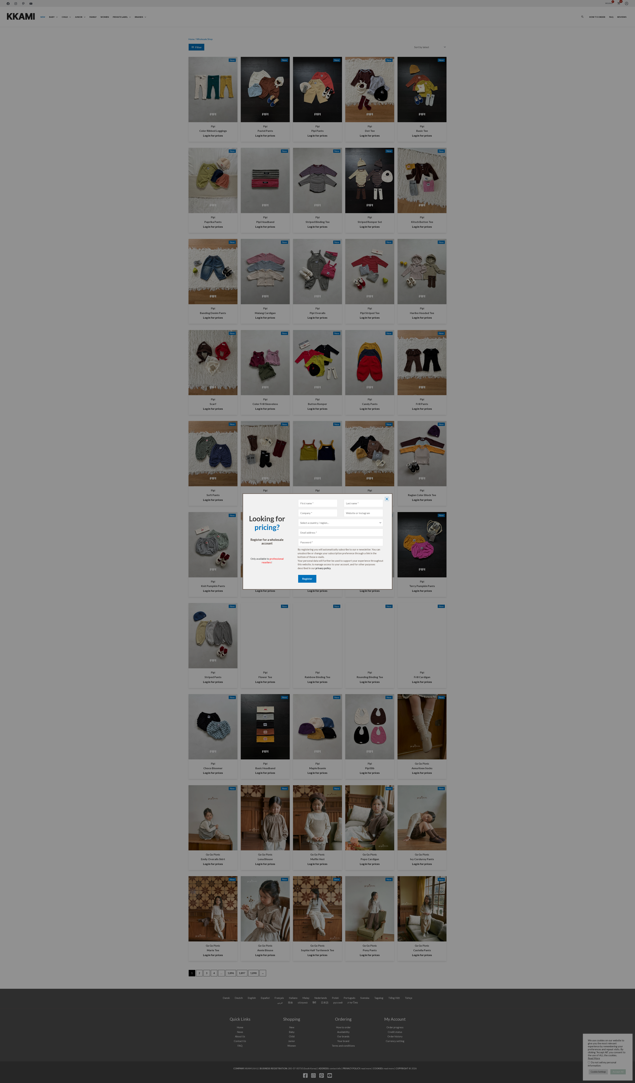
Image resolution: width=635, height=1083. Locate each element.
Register (307, 578)
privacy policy (323, 568)
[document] (317, 541)
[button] (387, 499)
